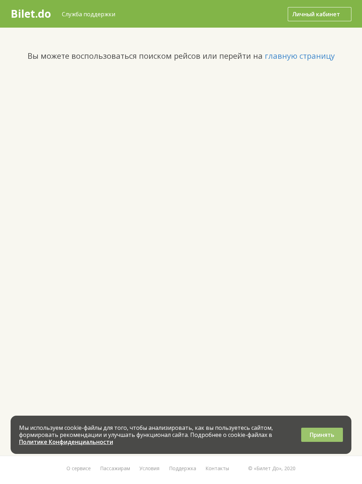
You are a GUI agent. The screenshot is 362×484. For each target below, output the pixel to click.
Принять (322, 435)
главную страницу (300, 55)
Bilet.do (31, 13)
